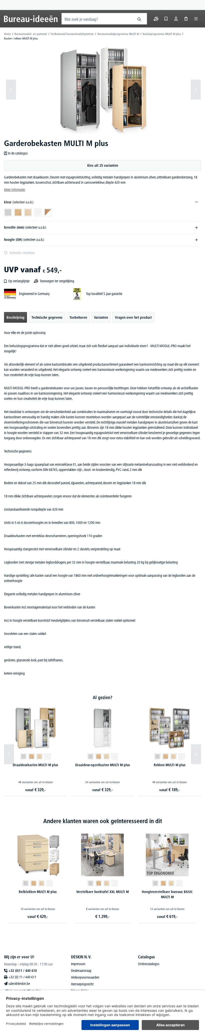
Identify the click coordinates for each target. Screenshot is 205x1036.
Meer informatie (14, 189)
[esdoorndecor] (39, 756)
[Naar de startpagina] (31, 18)
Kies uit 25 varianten (102, 165)
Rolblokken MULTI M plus (38, 891)
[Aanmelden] (176, 19)
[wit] (47, 756)
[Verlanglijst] (166, 19)
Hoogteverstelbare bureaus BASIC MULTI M (167, 894)
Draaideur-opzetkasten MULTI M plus (102, 765)
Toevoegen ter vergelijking (57, 281)
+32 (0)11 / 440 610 (22, 970)
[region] (102, 89)
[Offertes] (186, 19)
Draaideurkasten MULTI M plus (35, 765)
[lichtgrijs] (23, 756)
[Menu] (196, 19)
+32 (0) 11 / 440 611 (22, 977)
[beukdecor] (31, 756)
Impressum (78, 964)
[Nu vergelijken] (156, 19)
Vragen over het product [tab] (133, 317)
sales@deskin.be (19, 983)
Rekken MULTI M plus (170, 765)
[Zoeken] (139, 18)
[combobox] (97, 18)
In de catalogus (18, 153)
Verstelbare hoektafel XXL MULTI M (102, 891)
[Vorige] (11, 90)
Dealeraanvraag (81, 970)
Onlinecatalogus (148, 964)
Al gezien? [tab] (102, 697)
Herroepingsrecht (82, 984)
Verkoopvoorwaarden (85, 977)
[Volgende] (196, 90)
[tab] (15, 317)
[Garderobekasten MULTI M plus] (103, 89)
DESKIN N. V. (81, 956)
